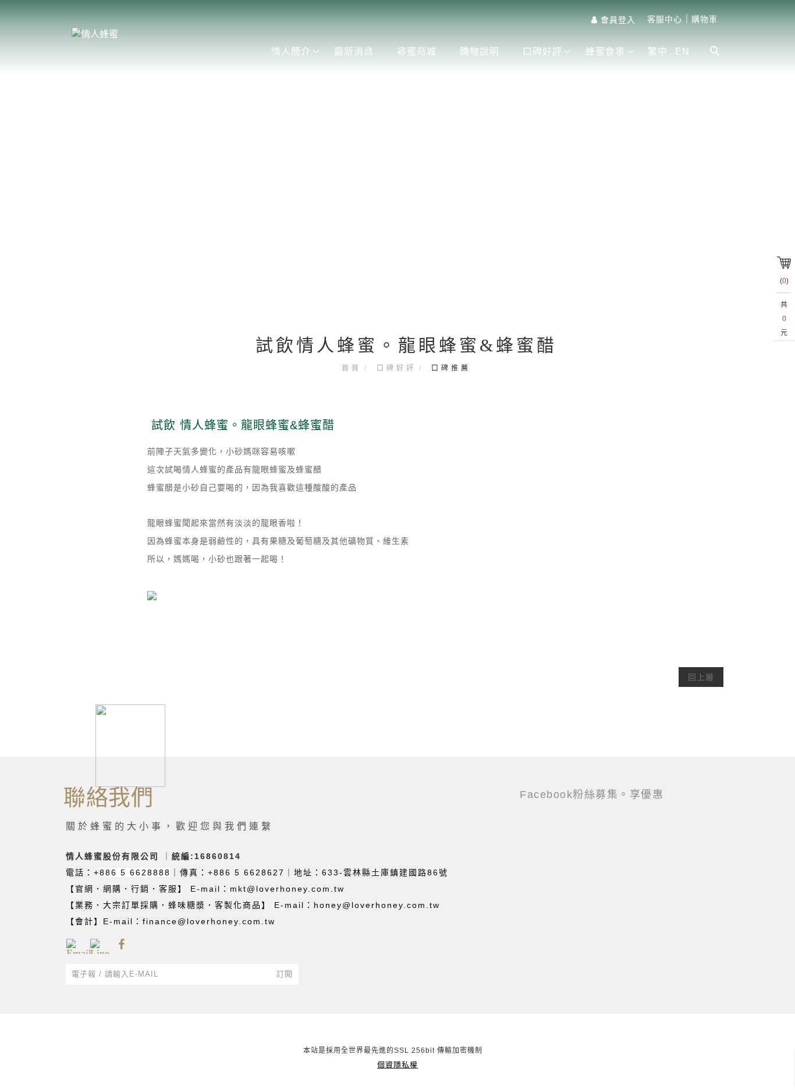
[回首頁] (159, 34)
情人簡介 (291, 51)
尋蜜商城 (416, 51)
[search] (716, 52)
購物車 (704, 19)
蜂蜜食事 (605, 51)
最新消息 (354, 51)
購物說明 (479, 51)
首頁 (351, 368)
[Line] (97, 944)
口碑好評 (542, 51)
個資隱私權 (397, 1064)
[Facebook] (121, 944)
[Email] (73, 944)
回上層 (701, 677)
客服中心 (664, 19)
